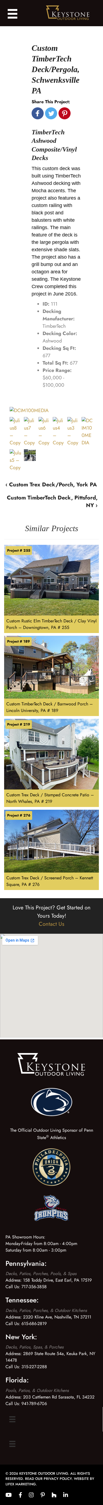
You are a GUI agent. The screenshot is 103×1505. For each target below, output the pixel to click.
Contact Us (51, 924)
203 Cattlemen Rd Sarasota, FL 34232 (58, 1397)
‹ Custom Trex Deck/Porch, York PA (51, 485)
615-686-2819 (34, 1323)
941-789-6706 (34, 1403)
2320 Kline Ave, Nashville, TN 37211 (57, 1317)
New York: (21, 1337)
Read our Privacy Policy (48, 1478)
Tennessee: (22, 1300)
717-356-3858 (34, 1287)
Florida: (17, 1380)
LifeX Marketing (20, 1484)
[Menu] (12, 1419)
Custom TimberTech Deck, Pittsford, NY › (52, 501)
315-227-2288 (34, 1367)
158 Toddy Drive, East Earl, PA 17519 (57, 1280)
